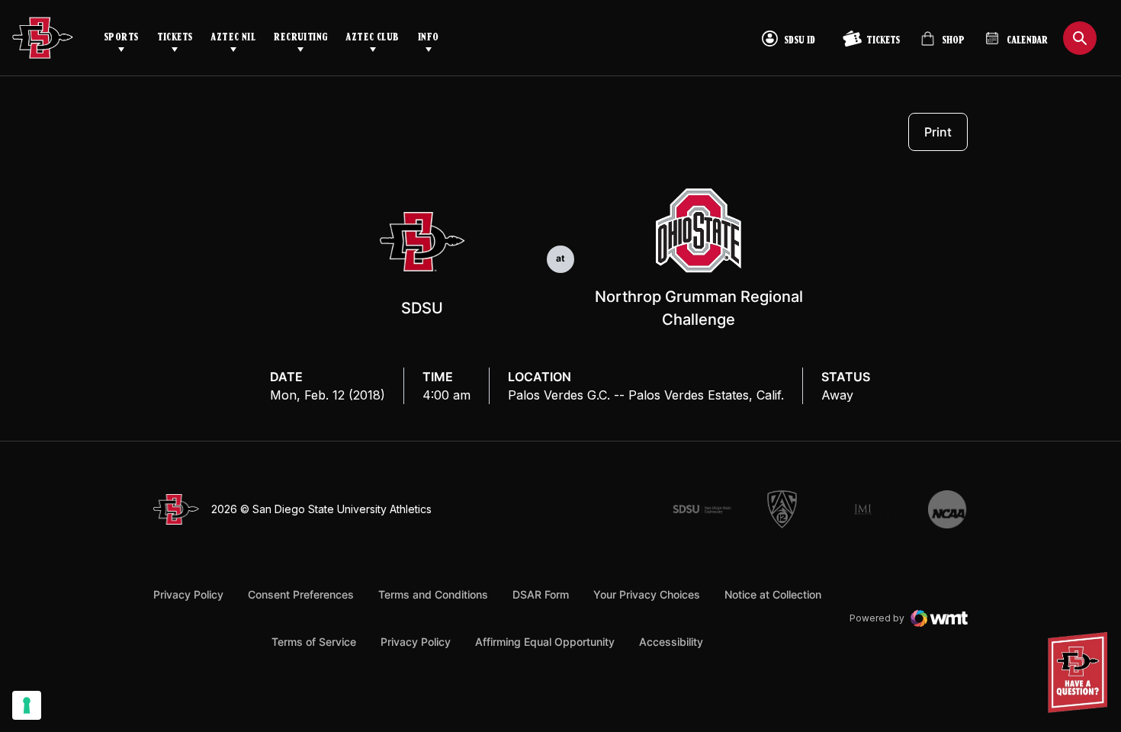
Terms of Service (313, 641)
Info (428, 37)
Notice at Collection (772, 594)
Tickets (175, 37)
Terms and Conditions (433, 594)
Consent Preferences (301, 594)
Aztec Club (372, 37)
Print (938, 132)
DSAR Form (540, 594)
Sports (121, 37)
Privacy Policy (188, 594)
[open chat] (1081, 672)
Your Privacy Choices (646, 594)
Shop (942, 44)
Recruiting (300, 37)
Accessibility (671, 641)
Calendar (1027, 41)
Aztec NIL (232, 37)
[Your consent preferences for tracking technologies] (26, 705)
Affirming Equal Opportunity (545, 641)
